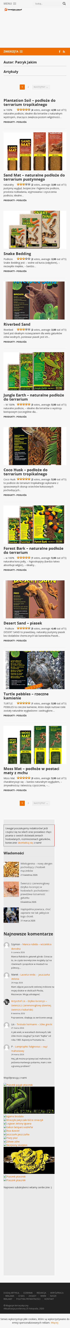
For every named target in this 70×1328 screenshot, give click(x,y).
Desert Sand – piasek (23, 623)
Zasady (32, 1295)
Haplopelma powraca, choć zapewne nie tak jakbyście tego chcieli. (36, 913)
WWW (43, 1295)
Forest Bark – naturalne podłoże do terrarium (33, 550)
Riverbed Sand (17, 324)
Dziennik (28, 1292)
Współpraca (57, 1292)
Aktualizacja (9, 1308)
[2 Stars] (21, 109)
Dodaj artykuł (11, 1292)
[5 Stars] (29, 109)
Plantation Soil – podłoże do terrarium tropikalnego (30, 102)
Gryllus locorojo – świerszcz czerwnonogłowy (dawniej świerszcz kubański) (31, 1005)
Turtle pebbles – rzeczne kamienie (26, 696)
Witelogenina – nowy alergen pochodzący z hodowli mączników (36, 867)
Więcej (54, 1322)
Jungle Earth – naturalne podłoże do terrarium (34, 397)
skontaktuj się (25, 842)
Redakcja (41, 1292)
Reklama (9, 1295)
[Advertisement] (44, 28)
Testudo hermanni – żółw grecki (34, 1024)
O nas (21, 1295)
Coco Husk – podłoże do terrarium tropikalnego (26, 472)
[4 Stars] (26, 109)
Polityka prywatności (28, 1299)
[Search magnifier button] (64, 3)
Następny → (41, 87)
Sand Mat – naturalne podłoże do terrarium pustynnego (34, 177)
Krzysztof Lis (18, 1001)
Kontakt (49, 1299)
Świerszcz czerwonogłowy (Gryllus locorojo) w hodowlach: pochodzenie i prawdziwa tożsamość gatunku (35, 890)
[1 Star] (18, 109)
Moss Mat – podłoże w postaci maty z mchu (31, 770)
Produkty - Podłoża (15, 122)
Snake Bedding (17, 253)
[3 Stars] (23, 109)
